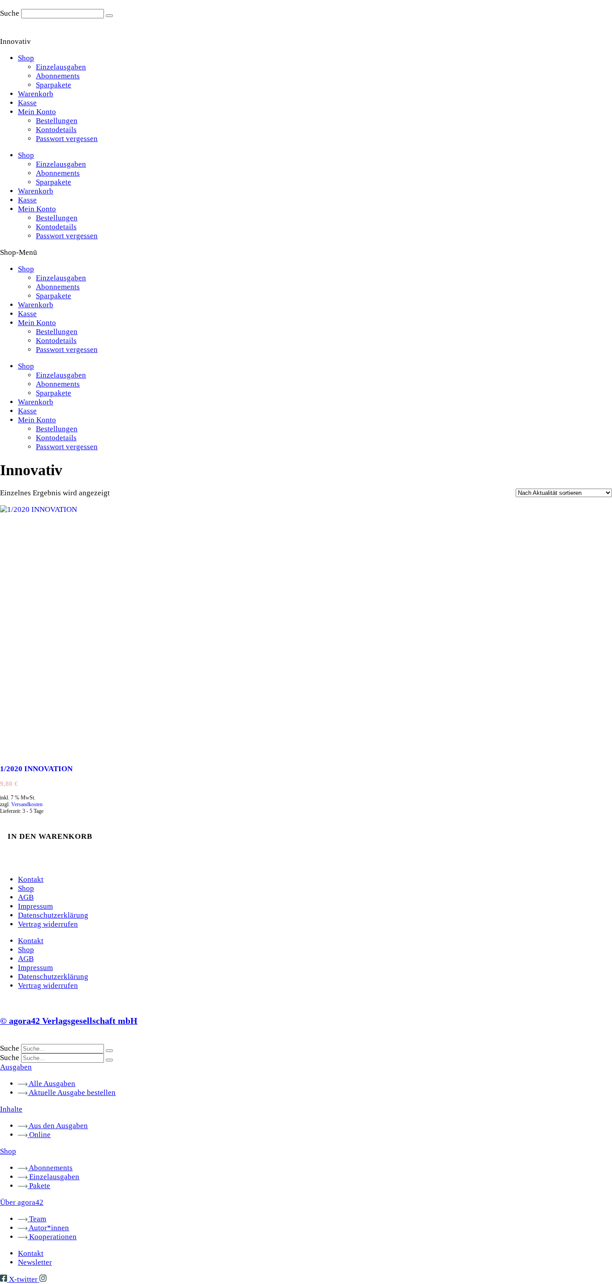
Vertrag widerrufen (48, 924)
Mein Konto (37, 111)
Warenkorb (35, 94)
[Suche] (109, 15)
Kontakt (30, 879)
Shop (26, 58)
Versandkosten (27, 804)
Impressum (35, 906)
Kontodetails (56, 129)
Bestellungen (57, 120)
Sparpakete (53, 85)
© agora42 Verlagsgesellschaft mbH (69, 1021)
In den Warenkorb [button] (50, 836)
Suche (9, 13)
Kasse (27, 103)
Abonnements (58, 76)
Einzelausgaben (61, 67)
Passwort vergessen (67, 138)
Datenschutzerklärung (53, 915)
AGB (26, 897)
